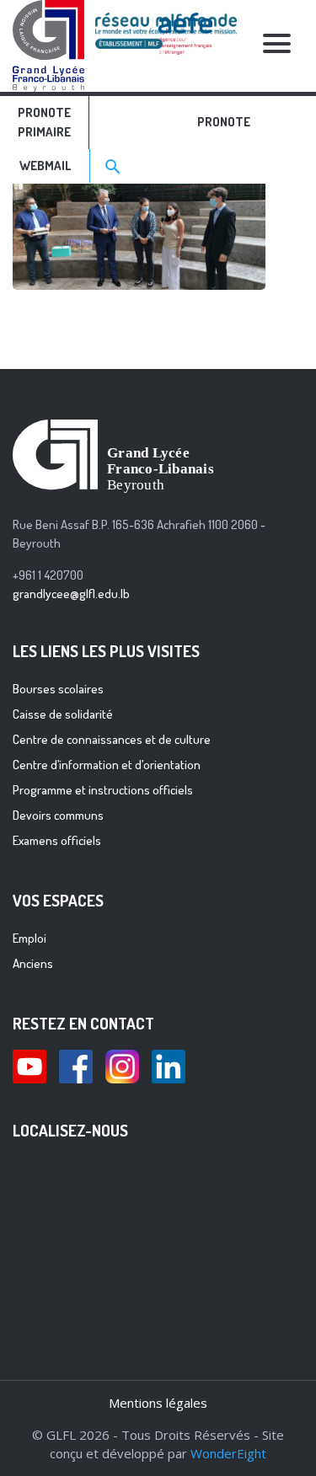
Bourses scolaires (58, 689)
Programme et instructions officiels (103, 790)
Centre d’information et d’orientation (107, 765)
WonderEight (228, 1453)
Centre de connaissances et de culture (112, 739)
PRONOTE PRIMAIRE (44, 122)
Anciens (33, 963)
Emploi (29, 938)
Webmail (45, 166)
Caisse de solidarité (63, 714)
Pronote (223, 122)
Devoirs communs (58, 815)
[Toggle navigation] (276, 46)
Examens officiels (57, 840)
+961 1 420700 (48, 575)
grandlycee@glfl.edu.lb (71, 594)
